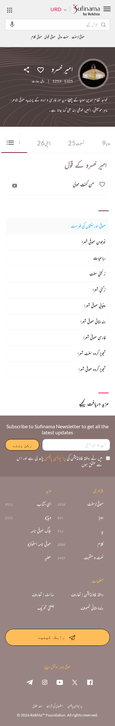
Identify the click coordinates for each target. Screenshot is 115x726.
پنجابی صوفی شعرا (95, 305)
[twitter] (75, 682)
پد (102, 530)
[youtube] (60, 682)
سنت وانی (63, 37)
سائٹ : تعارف (43, 594)
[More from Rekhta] (9, 10)
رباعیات (99, 258)
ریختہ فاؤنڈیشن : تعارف (87, 594)
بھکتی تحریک (45, 607)
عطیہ (48, 557)
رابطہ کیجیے (51, 637)
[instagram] (45, 682)
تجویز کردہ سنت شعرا (92, 353)
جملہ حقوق (37, 706)
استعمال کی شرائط (55, 706)
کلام (100, 544)
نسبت (76, 143)
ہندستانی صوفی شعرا (93, 321)
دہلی (42, 81)
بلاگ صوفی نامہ (41, 530)
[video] (15, 185)
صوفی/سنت (78, 37)
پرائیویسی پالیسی (54, 458)
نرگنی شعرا (99, 290)
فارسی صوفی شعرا (94, 337)
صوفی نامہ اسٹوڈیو (39, 544)
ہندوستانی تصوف (91, 607)
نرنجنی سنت (97, 274)
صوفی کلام (36, 37)
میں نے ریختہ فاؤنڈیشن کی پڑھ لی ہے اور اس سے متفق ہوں (59, 461)
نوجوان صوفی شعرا (94, 242)
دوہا (101, 517)
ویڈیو (48, 517)
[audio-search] (12, 24)
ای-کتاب (44, 504)
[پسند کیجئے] (40, 69)
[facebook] (90, 682)
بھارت (35, 81)
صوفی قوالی (49, 37)
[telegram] (30, 682)
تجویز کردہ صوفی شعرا (92, 369)
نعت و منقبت (93, 557)
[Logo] (86, 10)
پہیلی (43, 143)
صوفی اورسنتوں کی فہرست (88, 226)
